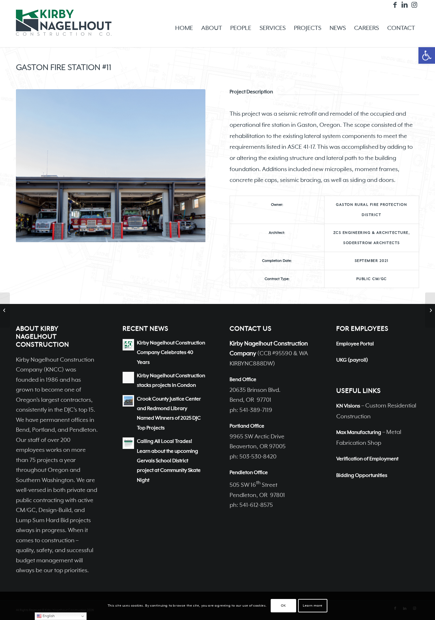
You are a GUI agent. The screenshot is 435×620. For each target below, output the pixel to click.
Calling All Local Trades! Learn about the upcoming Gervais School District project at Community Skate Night (169, 461)
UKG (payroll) (352, 360)
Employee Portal (355, 344)
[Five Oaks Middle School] (430, 310)
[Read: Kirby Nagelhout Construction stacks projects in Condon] (128, 377)
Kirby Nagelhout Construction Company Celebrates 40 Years (171, 352)
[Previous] (30, 165)
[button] (426, 55)
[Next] (191, 165)
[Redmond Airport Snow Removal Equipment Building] (5, 310)
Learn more (313, 606)
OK (283, 606)
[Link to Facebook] (395, 5)
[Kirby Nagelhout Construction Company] (63, 28)
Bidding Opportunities (361, 476)
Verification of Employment (367, 459)
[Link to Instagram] (414, 5)
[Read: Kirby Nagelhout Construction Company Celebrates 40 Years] (128, 344)
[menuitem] (184, 28)
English (48, 616)
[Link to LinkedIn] (404, 5)
